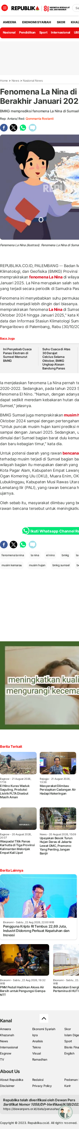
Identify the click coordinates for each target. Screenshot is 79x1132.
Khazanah (7, 1035)
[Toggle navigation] (4, 7)
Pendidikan (27, 32)
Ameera (5, 1029)
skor (61, 22)
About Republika (11, 1079)
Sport (43, 32)
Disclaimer (7, 1086)
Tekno (36, 1047)
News (15, 80)
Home (4, 80)
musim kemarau (12, 565)
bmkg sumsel (61, 565)
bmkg (65, 555)
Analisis (37, 1041)
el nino (50, 555)
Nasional (9, 32)
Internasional (60, 32)
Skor (67, 1029)
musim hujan (37, 565)
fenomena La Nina (45, 277)
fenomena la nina (13, 555)
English (69, 1053)
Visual (36, 1053)
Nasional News (33, 80)
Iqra (35, 1035)
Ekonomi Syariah (36, 22)
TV (2, 1059)
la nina (35, 555)
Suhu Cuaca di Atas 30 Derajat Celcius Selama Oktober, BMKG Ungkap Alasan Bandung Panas (56, 358)
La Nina (55, 309)
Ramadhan (39, 1059)
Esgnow (5, 1053)
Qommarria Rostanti (39, 118)
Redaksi (38, 1079)
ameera (9, 22)
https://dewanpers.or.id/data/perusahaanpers (35, 1109)
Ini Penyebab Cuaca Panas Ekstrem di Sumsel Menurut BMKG (17, 354)
